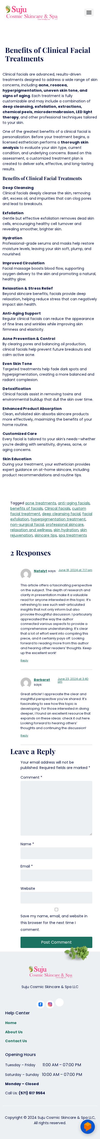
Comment (31, 777)
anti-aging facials (74, 503)
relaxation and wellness (31, 529)
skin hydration (66, 529)
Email (27, 866)
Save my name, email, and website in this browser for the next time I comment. (54, 922)
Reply (24, 660)
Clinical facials (57, 508)
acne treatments (40, 503)
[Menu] (89, 12)
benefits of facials (26, 508)
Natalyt (40, 571)
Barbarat (42, 680)
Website (28, 888)
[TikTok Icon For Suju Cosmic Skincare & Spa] (59, 1002)
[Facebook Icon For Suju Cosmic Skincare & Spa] (40, 1004)
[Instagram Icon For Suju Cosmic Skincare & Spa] (50, 1004)
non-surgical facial (27, 524)
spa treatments (73, 535)
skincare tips (46, 535)
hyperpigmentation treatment (58, 519)
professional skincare (65, 524)
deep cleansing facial (61, 513)
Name (27, 844)
